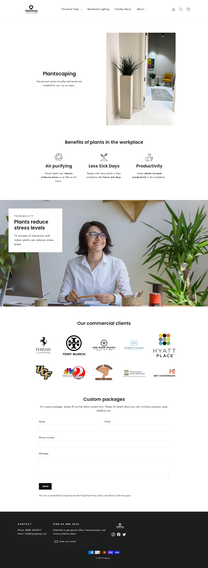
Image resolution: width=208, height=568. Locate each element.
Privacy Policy (97, 495)
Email (107, 421)
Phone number (47, 437)
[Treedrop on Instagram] (113, 534)
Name (42, 421)
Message (43, 453)
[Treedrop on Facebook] (118, 534)
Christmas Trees (71, 9)
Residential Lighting (98, 9)
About (140, 9)
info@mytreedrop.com (36, 533)
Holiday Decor (123, 9)
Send (45, 486)
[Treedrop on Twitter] (124, 534)
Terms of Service (116, 495)
